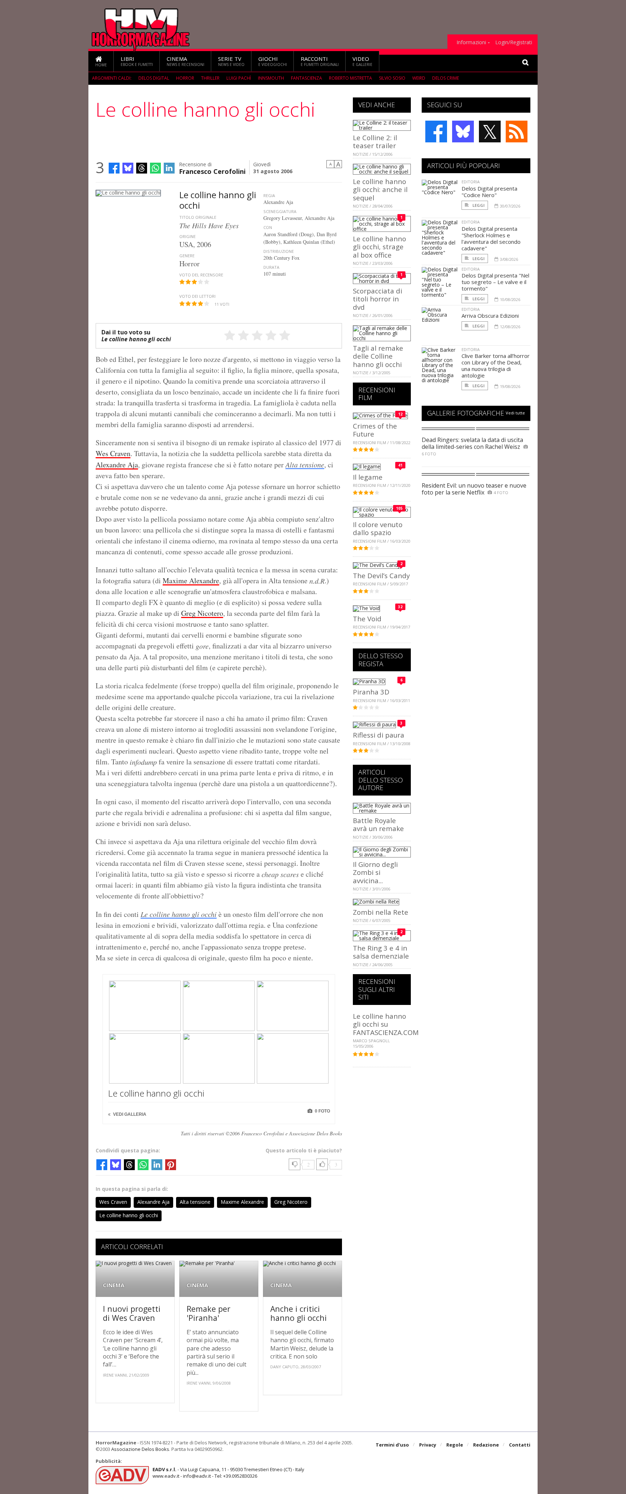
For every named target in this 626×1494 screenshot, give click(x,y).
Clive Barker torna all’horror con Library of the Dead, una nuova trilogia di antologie (496, 365)
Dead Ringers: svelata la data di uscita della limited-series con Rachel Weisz (472, 443)
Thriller (210, 78)
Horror (185, 78)
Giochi (272, 61)
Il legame (368, 476)
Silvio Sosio (392, 78)
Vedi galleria (129, 1114)
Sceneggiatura (279, 211)
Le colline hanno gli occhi (179, 914)
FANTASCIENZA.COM (386, 1032)
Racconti (320, 61)
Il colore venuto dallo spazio (377, 528)
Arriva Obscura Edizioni (490, 315)
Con (267, 227)
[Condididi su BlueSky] (128, 168)
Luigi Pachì (238, 78)
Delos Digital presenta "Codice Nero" (489, 192)
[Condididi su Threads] (141, 168)
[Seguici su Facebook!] (436, 131)
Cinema (185, 61)
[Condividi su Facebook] (114, 168)
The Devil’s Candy (381, 575)
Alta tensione (304, 464)
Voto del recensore (201, 275)
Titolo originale (197, 217)
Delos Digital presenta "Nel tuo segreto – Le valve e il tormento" (495, 282)
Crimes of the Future (375, 429)
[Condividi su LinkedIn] (169, 168)
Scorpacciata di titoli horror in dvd (377, 299)
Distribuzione (278, 251)
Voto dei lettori (197, 296)
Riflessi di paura (378, 734)
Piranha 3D (371, 691)
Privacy (427, 1444)
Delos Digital (153, 78)
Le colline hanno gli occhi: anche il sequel (380, 189)
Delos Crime (445, 78)
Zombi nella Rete (380, 912)
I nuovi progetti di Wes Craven (131, 1313)
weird (418, 78)
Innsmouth (271, 78)
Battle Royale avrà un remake (378, 824)
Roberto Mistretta (350, 78)
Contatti (519, 1444)
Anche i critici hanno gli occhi (298, 1313)
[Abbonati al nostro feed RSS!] (516, 131)
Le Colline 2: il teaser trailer (375, 141)
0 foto (322, 1111)
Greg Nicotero (202, 613)
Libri (137, 61)
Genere (187, 256)
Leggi (478, 205)
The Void (367, 618)
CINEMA (113, 1285)
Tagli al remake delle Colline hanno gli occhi (378, 356)
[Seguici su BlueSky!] (463, 131)
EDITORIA (471, 182)
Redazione (486, 1444)
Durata (271, 267)
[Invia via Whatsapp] (155, 168)
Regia (269, 195)
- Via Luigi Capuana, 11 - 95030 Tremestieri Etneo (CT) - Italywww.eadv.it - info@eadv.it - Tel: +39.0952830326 (228, 1472)
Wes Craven (113, 453)
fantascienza (306, 78)
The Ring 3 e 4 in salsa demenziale (381, 951)
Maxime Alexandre (191, 580)
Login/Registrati (513, 42)
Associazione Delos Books (140, 1449)
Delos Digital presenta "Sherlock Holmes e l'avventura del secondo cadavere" (491, 238)
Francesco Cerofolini (212, 171)
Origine (187, 236)
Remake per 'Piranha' (208, 1313)
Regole (454, 1444)
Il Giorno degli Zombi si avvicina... (375, 872)
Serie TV (231, 61)
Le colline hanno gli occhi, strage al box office (379, 246)
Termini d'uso (392, 1444)
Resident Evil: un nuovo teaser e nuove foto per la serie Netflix (474, 488)
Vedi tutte (515, 413)
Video (362, 61)
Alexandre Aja (117, 465)
